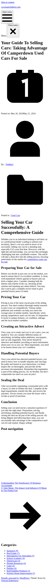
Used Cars (15, 215)
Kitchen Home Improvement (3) (21, 573)
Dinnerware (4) (13, 561)
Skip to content (7, 2)
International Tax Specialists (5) (20, 556)
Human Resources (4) (16, 563)
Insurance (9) (12, 551)
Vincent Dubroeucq (9, 580)
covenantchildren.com (10, 7)
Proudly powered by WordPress (15, 578)
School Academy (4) (16, 558)
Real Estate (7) (13, 553)
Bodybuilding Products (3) (18, 571)
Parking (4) (12, 568)
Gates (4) (11, 566)
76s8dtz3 (9, 164)
